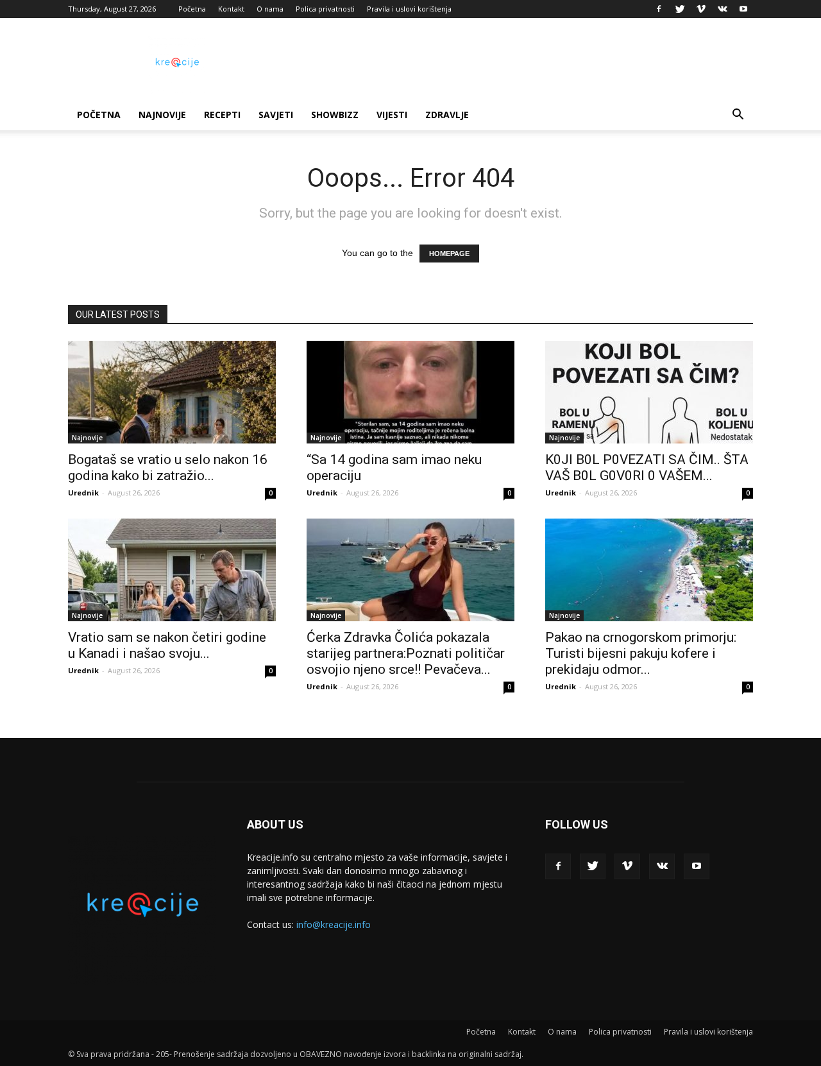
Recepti (222, 114)
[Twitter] (680, 9)
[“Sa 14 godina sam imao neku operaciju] (410, 392)
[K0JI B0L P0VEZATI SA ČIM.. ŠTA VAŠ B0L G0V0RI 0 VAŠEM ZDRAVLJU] (649, 392)
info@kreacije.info (333, 924)
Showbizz (335, 114)
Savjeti (275, 114)
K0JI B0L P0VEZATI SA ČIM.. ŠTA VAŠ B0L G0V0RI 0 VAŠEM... (647, 467)
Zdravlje (447, 114)
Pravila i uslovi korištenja (409, 8)
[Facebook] (658, 9)
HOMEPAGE (449, 253)
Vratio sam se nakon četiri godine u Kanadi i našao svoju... (167, 645)
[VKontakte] (722, 9)
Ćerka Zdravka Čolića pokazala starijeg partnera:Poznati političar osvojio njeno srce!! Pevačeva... (406, 653)
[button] (737, 116)
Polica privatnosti (325, 8)
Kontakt (231, 8)
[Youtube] (743, 9)
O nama (270, 8)
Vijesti (392, 114)
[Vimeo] (701, 9)
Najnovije (162, 114)
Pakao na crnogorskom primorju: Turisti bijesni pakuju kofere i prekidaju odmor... (640, 653)
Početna (192, 8)
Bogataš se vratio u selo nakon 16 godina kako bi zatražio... (167, 467)
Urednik (83, 492)
